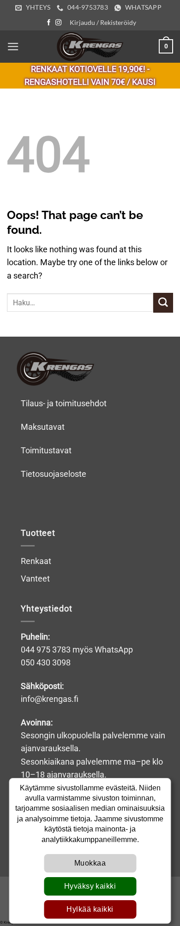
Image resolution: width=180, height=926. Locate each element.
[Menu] (13, 47)
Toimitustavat (46, 450)
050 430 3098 (46, 662)
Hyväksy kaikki (90, 886)
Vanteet (35, 578)
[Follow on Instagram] (58, 22)
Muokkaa (90, 863)
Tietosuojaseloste (53, 474)
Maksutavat (43, 427)
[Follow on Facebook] (49, 22)
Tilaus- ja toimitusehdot (64, 403)
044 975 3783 (46, 649)
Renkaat (36, 561)
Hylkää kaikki (89, 909)
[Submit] (163, 303)
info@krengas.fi (49, 699)
